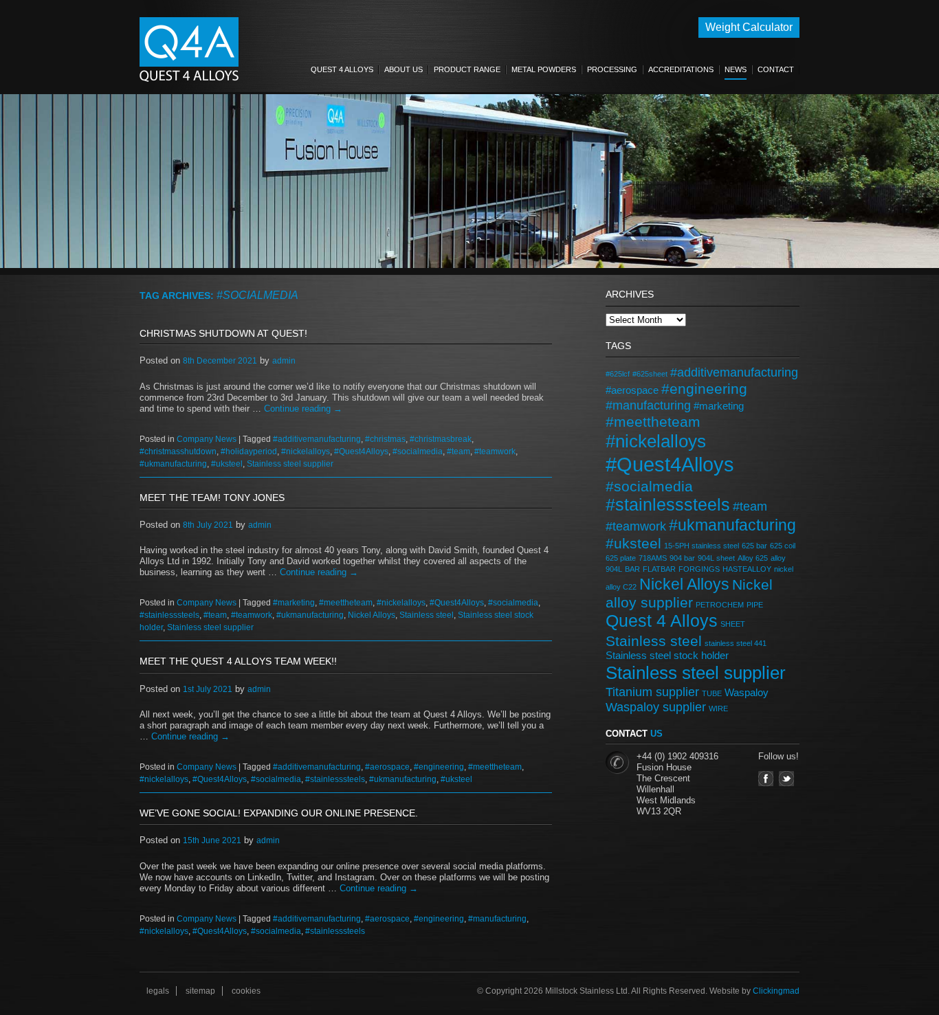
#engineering (439, 767)
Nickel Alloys (371, 615)
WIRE (718, 708)
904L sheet (716, 558)
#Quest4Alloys (361, 451)
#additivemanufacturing (317, 439)
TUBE (712, 693)
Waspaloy (747, 692)
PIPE (755, 605)
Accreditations (681, 69)
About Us (403, 69)
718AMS (653, 558)
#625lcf (618, 374)
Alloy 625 (753, 558)
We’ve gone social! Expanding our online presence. (279, 812)
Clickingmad (776, 991)
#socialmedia (418, 451)
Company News (206, 439)
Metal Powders (543, 69)
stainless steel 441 (735, 643)
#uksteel (227, 464)
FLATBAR (659, 569)
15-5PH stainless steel (701, 546)
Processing (612, 69)
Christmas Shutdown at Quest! (223, 333)
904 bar (682, 558)
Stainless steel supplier (290, 464)
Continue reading (303, 408)
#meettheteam (346, 602)
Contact (776, 69)
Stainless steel (426, 615)
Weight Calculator (749, 27)
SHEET (732, 624)
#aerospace (387, 767)
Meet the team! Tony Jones (212, 497)
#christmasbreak (441, 439)
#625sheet (649, 374)
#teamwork (495, 451)
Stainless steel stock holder (667, 655)
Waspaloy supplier (656, 707)
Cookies (246, 991)
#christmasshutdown (178, 451)
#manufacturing (497, 919)
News (736, 69)
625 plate (621, 558)
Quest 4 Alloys (342, 69)
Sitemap (200, 991)
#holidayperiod (249, 451)
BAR (632, 569)
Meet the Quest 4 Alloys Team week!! (238, 661)
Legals (157, 991)
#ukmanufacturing (173, 464)
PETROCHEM (720, 605)
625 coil (782, 546)
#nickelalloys (305, 451)
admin (284, 361)
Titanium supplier (652, 691)
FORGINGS (699, 569)
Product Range (467, 69)
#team (458, 451)
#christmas (385, 439)
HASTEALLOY (746, 569)
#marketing (294, 602)
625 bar (754, 546)
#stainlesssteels (169, 615)
